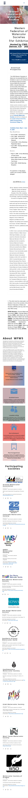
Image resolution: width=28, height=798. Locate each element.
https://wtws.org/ (7, 746)
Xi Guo (23, 181)
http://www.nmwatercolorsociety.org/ (12, 591)
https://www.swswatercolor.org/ (14, 681)
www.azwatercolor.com (8, 495)
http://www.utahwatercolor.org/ (15, 713)
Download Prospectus (15, 68)
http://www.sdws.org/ (13, 620)
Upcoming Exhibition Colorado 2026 (14, 374)
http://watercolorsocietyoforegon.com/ (14, 786)
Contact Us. (14, 460)
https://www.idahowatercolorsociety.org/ (10, 563)
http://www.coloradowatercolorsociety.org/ (14, 525)
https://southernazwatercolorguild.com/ (13, 650)
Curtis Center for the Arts (18, 118)
